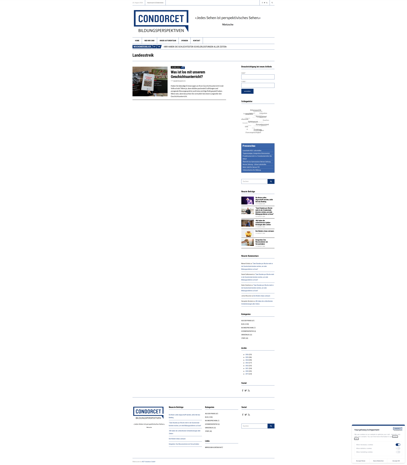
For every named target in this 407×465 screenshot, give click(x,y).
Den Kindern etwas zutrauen (178, 46)
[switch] (398, 444)
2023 (246, 363)
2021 (246, 368)
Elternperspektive (247, 331)
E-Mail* (243, 81)
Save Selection (378, 461)
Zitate (243, 338)
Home (137, 41)
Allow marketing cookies (364, 452)
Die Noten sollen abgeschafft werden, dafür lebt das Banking (264, 200)
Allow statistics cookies (364, 448)
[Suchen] (271, 181)
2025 (246, 357)
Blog (242, 324)
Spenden (184, 41)
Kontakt (196, 41)
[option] (219, 46)
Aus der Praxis (246, 320)
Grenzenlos (245, 335)
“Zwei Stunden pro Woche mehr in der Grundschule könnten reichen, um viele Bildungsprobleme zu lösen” (264, 211)
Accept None (360, 461)
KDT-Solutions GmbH (148, 461)
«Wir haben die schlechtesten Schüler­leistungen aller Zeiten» (263, 223)
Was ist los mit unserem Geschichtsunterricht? (188, 74)
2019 (246, 374)
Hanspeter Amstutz (179, 81)
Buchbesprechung (247, 328)
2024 (246, 360)
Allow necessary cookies (364, 445)
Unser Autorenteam (168, 41)
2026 (246, 354)
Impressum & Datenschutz (155, 2)
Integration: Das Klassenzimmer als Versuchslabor (261, 242)
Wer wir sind (149, 41)
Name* (243, 73)
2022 (246, 365)
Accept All (396, 461)
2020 (246, 371)
